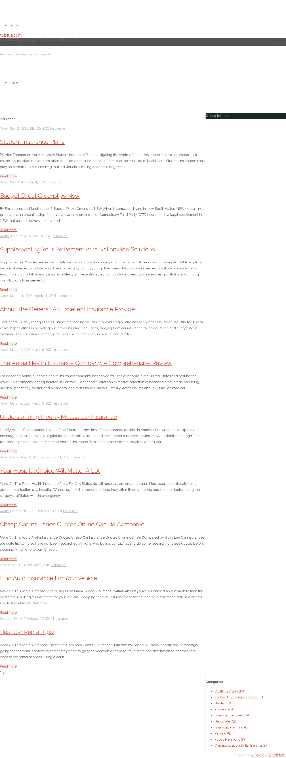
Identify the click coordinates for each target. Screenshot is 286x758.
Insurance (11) (225, 709)
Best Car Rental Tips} (27, 631)
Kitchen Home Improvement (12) (239, 697)
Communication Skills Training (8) (240, 745)
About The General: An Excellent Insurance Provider (68, 309)
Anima (259, 755)
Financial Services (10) (231, 715)
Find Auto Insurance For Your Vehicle (48, 578)
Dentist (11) (222, 703)
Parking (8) (222, 733)
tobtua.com (11, 35)
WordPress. (277, 755)
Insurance (57, 128)
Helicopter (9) (225, 721)
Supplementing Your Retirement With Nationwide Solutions (77, 249)
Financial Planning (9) (231, 727)
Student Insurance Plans (32, 141)
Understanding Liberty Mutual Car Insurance (58, 416)
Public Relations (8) (229, 739)
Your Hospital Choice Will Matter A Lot (50, 470)
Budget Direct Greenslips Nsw (40, 195)
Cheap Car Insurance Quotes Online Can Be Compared (72, 524)
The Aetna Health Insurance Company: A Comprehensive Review (86, 362)
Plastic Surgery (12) (229, 691)
